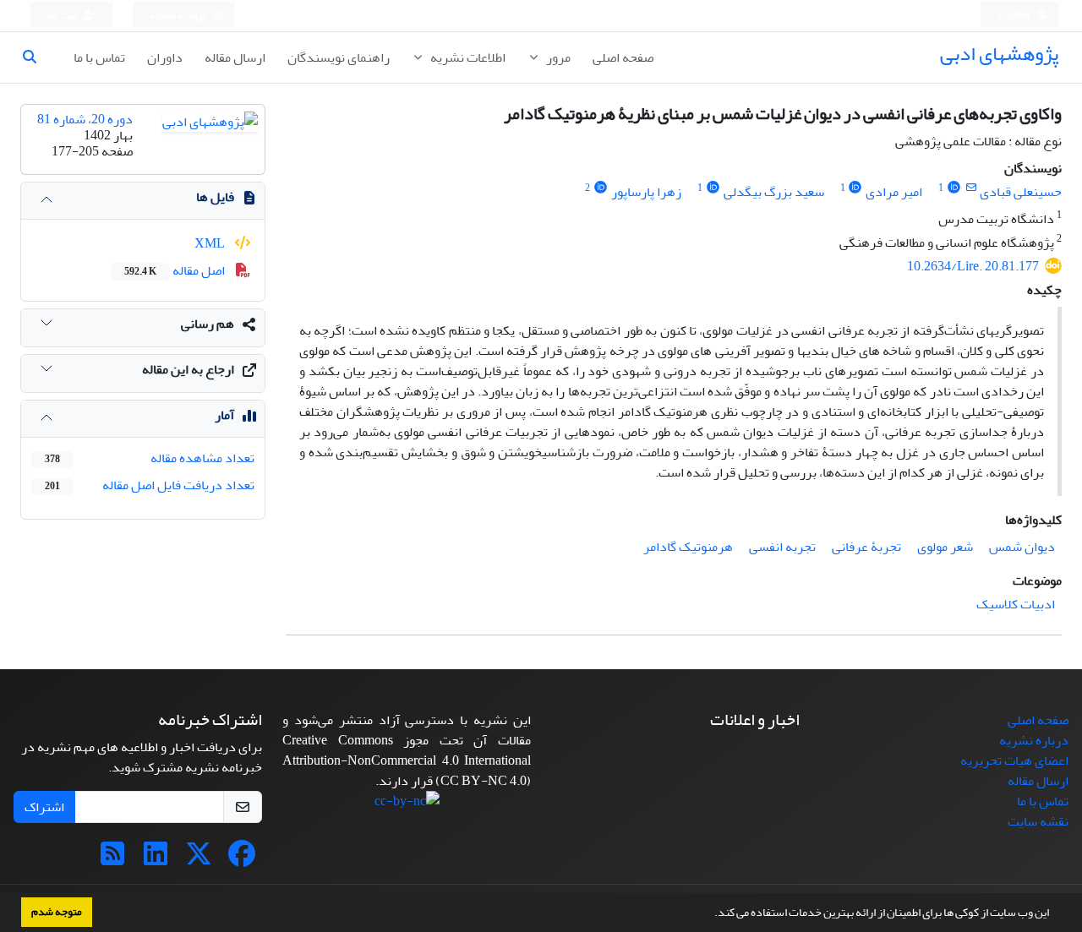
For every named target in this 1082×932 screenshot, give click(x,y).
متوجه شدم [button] (56, 912)
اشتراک (44, 807)
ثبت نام (63, 15)
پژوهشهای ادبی (999, 54)
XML (210, 243)
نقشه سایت (1038, 821)
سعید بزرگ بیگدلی (774, 191)
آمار (224, 415)
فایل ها (215, 197)
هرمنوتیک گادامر (688, 546)
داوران (165, 57)
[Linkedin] (155, 859)
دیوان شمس (1022, 546)
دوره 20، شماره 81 (85, 119)
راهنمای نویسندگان (338, 57)
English (1014, 15)
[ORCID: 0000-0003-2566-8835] (856, 188)
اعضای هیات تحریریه (1014, 760)
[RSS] (112, 859)
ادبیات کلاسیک (1015, 604)
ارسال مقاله (235, 57)
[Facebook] (241, 859)
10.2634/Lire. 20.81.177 (973, 266)
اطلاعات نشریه (466, 57)
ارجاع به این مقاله (188, 369)
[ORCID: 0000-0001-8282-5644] (954, 188)
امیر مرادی (894, 191)
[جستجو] (36, 57)
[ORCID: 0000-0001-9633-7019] (713, 188)
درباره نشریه (1033, 740)
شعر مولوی (945, 546)
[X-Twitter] (198, 859)
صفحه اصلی (623, 57)
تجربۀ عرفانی (866, 546)
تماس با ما (99, 57)
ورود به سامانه (179, 15)
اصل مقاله (175, 270)
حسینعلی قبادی (1021, 191)
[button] (710, 914)
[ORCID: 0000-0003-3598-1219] (601, 188)
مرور (557, 57)
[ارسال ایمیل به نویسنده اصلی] (971, 188)
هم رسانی (207, 323)
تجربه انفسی (782, 546)
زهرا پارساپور (646, 191)
